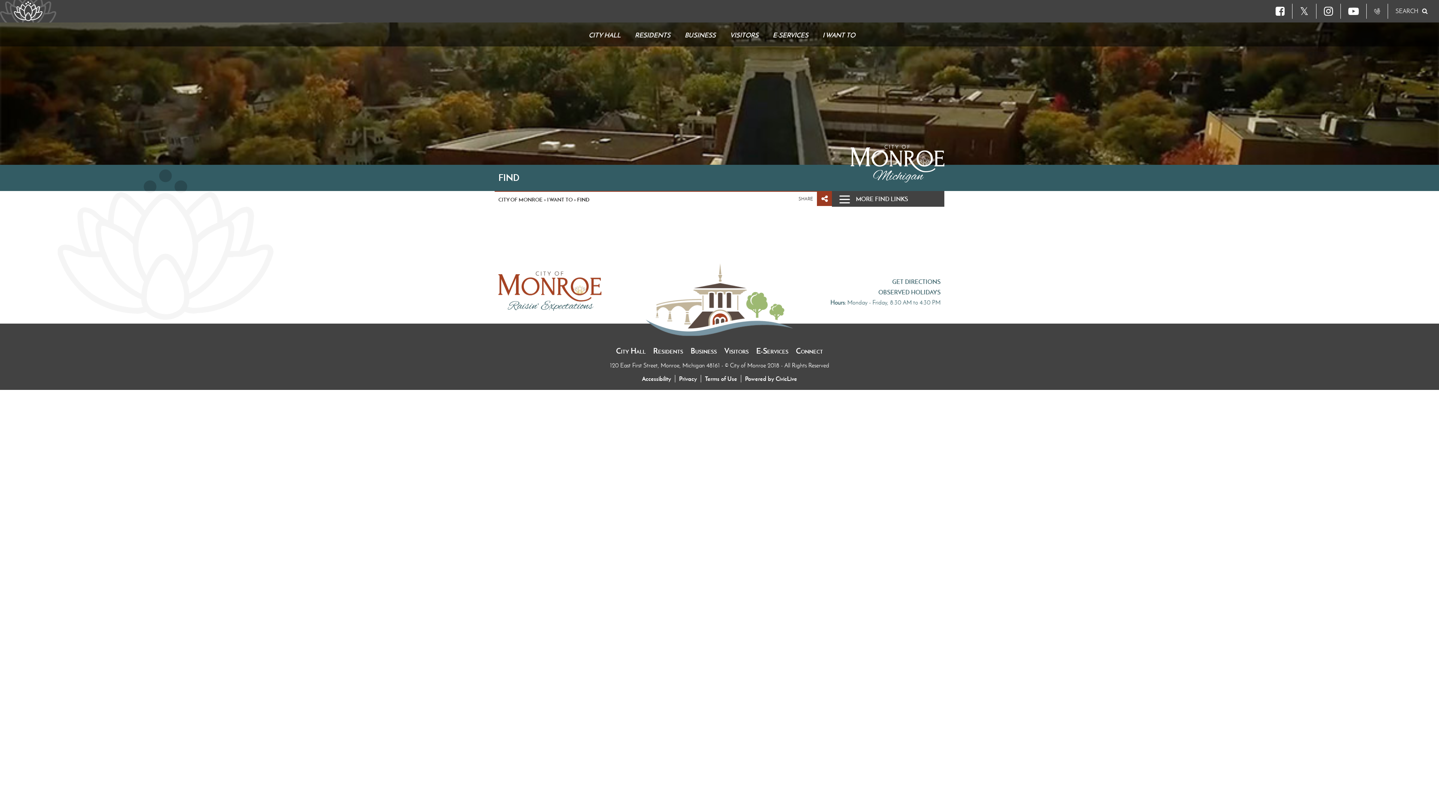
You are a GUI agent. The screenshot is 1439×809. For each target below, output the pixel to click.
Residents (668, 351)
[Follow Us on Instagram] (1328, 11)
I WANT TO (560, 199)
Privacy (688, 378)
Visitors (736, 351)
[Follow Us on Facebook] (1280, 11)
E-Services (772, 351)
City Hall (631, 351)
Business (704, 351)
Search (1407, 11)
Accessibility (656, 378)
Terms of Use (721, 378)
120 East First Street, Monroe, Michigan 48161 (665, 365)
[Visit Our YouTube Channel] (1353, 11)
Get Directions (916, 281)
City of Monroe (520, 199)
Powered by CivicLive (771, 378)
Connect (809, 351)
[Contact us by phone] (1377, 11)
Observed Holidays (909, 292)
